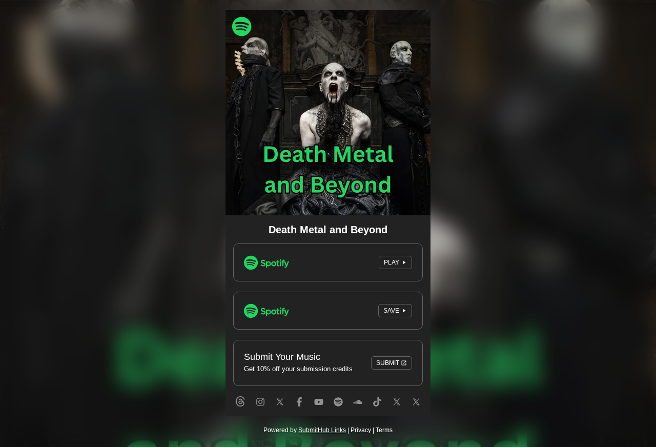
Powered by (304, 430)
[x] (416, 411)
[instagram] (260, 411)
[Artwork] (327, 112)
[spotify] (338, 411)
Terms (384, 430)
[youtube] (319, 411)
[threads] (240, 411)
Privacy (361, 430)
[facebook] (299, 411)
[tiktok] (377, 411)
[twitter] (280, 411)
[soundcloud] (357, 411)
